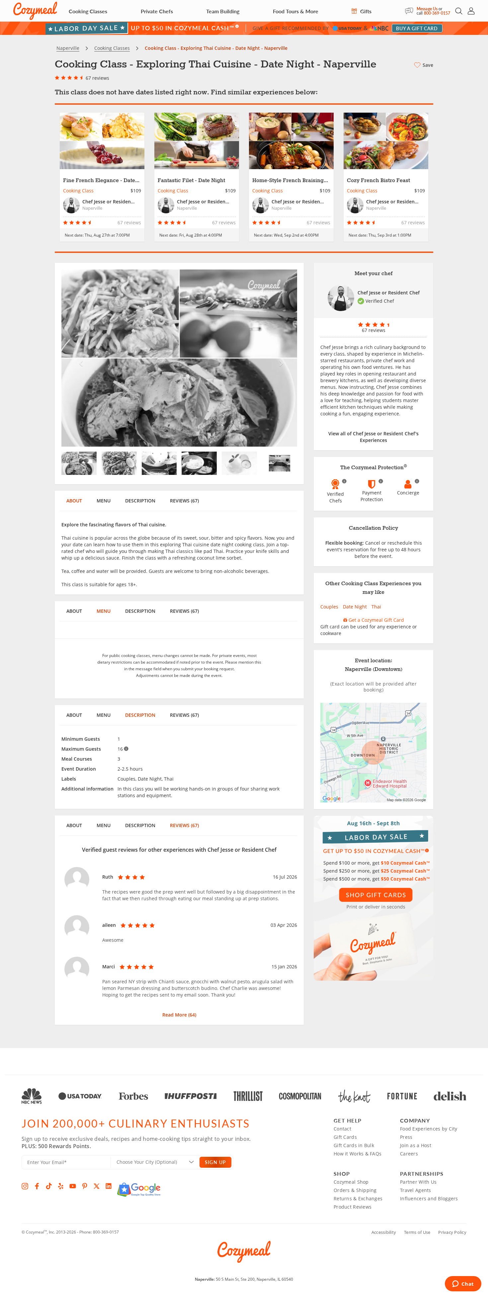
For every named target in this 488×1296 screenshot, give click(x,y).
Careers (409, 1153)
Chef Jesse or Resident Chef (389, 292)
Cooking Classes (88, 11)
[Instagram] (25, 1186)
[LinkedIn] (108, 1186)
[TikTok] (48, 1186)
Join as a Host (415, 1145)
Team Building (222, 11)
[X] (96, 1186)
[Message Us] (411, 11)
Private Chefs (157, 11)
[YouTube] (72, 1186)
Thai (376, 606)
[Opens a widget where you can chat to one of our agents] (463, 1284)
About (74, 500)
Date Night (355, 606)
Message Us (427, 9)
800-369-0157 (437, 13)
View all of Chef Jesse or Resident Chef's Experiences (373, 436)
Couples (329, 606)
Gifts (365, 11)
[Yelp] (60, 1186)
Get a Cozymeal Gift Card (375, 620)
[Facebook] (37, 1186)
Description (140, 500)
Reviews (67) (184, 500)
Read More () (179, 1015)
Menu (104, 500)
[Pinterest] (84, 1186)
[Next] (279, 358)
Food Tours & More (295, 11)
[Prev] (79, 358)
